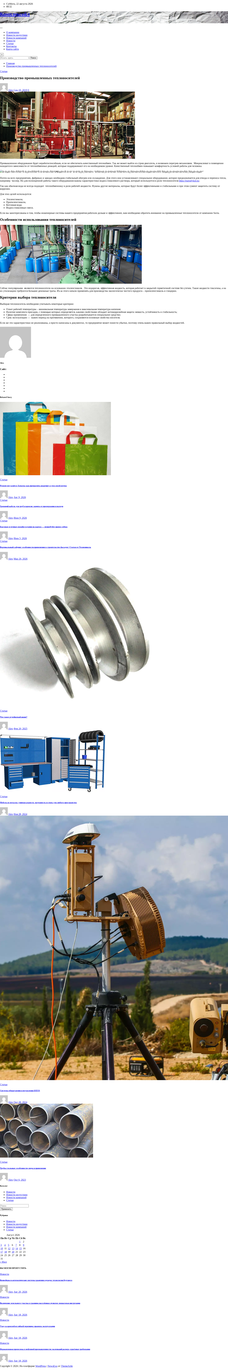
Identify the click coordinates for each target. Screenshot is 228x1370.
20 (13, 1252)
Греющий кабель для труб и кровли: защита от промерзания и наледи (31, 506)
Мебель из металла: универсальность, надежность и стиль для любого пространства (38, 802)
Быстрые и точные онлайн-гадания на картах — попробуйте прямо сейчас (34, 527)
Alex (10, 90)
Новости (10, 40)
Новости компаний (16, 38)
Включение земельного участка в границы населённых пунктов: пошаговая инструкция (40, 1303)
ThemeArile (67, 1366)
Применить (6, 1209)
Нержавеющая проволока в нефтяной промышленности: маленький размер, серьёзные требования (45, 1349)
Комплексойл (15, 14)
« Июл (3, 1262)
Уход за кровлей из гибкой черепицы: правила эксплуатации (27, 1326)
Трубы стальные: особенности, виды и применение (23, 1168)
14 (17, 1248)
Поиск (33, 58)
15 (20, 1248)
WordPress (40, 1366)
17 (1, 1252)
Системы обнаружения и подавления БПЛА (20, 1090)
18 (5, 1252)
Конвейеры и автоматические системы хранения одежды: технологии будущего (36, 1280)
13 (13, 1248)
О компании (12, 32)
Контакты (11, 46)
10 (1, 1248)
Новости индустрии (16, 35)
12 (9, 1248)
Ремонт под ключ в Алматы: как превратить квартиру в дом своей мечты (33, 486)
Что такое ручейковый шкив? (13, 717)
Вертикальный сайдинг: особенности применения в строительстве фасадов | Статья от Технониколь (45, 547)
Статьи (10, 43)
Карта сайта (12, 49)
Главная (10, 63)
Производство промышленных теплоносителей (31, 66)
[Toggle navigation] (1, 27)
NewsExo (52, 1366)
